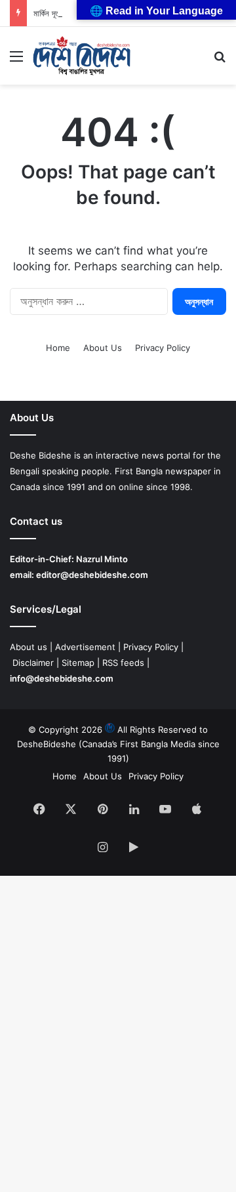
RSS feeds (123, 662)
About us (28, 647)
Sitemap (78, 662)
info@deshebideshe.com (61, 678)
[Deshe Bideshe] (81, 55)
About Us (102, 347)
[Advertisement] (118, 209)
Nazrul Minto (102, 559)
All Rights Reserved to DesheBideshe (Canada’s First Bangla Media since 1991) (118, 744)
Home (58, 347)
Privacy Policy (162, 347)
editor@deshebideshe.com (92, 574)
